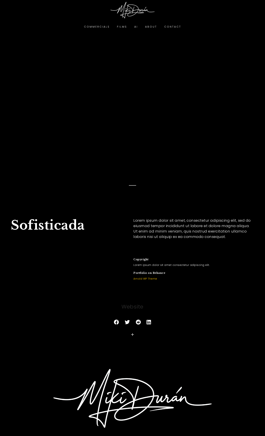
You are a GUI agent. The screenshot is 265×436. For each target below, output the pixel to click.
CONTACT (172, 26)
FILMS (122, 26)
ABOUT (151, 26)
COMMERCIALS (97, 26)
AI (136, 26)
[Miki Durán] (132, 398)
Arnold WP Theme (145, 279)
